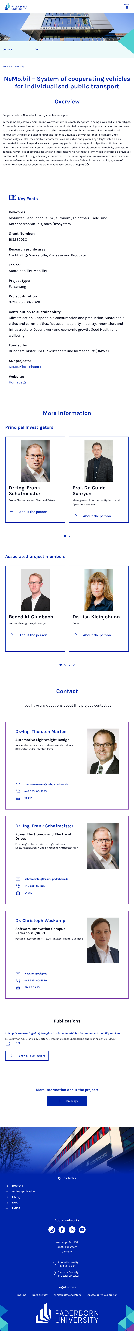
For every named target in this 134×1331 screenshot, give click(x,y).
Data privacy (40, 1294)
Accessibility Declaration (102, 1294)
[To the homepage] (15, 6)
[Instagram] (51, 1229)
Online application (23, 1191)
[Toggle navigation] (36, 49)
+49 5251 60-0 (66, 1265)
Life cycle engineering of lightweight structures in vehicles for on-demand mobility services (62, 1033)
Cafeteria (17, 1185)
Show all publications (32, 1055)
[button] (65, 536)
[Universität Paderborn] (67, 1312)
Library (16, 1197)
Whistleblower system (67, 1294)
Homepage (17, 382)
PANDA (16, 1208)
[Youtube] (82, 1229)
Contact (7, 49)
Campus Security (68, 1272)
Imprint (21, 1294)
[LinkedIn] (72, 1229)
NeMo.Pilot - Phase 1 (25, 367)
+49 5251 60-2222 (68, 1275)
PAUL (15, 1202)
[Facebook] (62, 1229)
